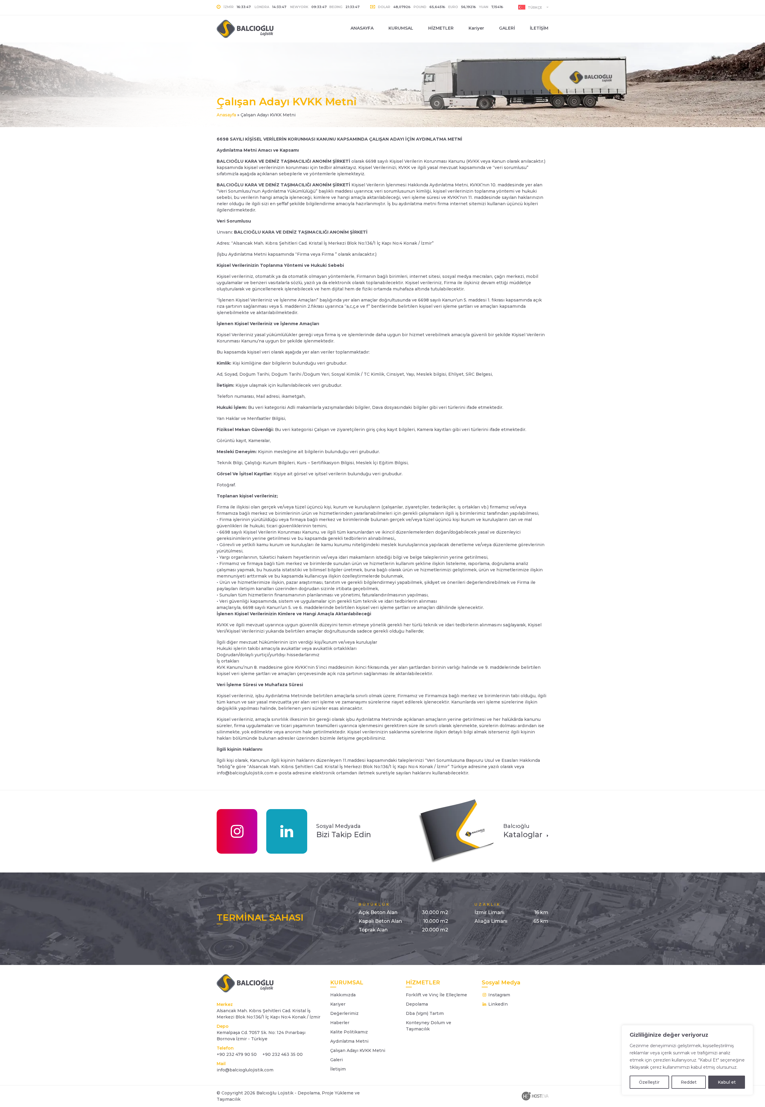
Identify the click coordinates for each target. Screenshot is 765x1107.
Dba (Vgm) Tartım (425, 1013)
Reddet (689, 1082)
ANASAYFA (362, 28)
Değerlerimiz (344, 1013)
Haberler (339, 1022)
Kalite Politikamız (349, 1032)
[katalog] (456, 831)
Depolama (417, 1004)
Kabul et (727, 1082)
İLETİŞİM (539, 28)
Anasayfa (226, 115)
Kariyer (476, 28)
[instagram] (237, 831)
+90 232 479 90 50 (237, 1054)
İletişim (338, 1069)
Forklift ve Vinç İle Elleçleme (436, 995)
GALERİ (507, 28)
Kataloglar (522, 831)
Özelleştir (649, 1082)
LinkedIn (497, 1004)
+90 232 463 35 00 (282, 1054)
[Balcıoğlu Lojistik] (255, 29)
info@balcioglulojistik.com (245, 1070)
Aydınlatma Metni (349, 1041)
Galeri (336, 1059)
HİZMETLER (441, 28)
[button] (533, 7)
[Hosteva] (534, 1096)
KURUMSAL (400, 28)
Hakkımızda (343, 995)
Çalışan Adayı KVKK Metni (357, 1050)
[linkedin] (286, 831)
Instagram (498, 995)
